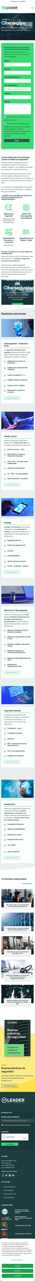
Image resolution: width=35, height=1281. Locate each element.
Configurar (17, 1275)
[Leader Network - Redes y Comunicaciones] (9, 8)
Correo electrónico (11, 85)
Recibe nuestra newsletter (10, 1117)
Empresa (7, 69)
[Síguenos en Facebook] (3, 1175)
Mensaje (7, 101)
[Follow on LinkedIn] (9, 1175)
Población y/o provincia (12, 77)
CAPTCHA (4, 1132)
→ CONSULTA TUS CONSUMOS (18, 1)
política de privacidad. (10, 120)
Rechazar (17, 1271)
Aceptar (17, 1266)
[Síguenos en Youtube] (13, 1175)
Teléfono (7, 93)
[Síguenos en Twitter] (6, 1175)
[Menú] (32, 8)
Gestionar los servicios (17, 1259)
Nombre (7, 61)
